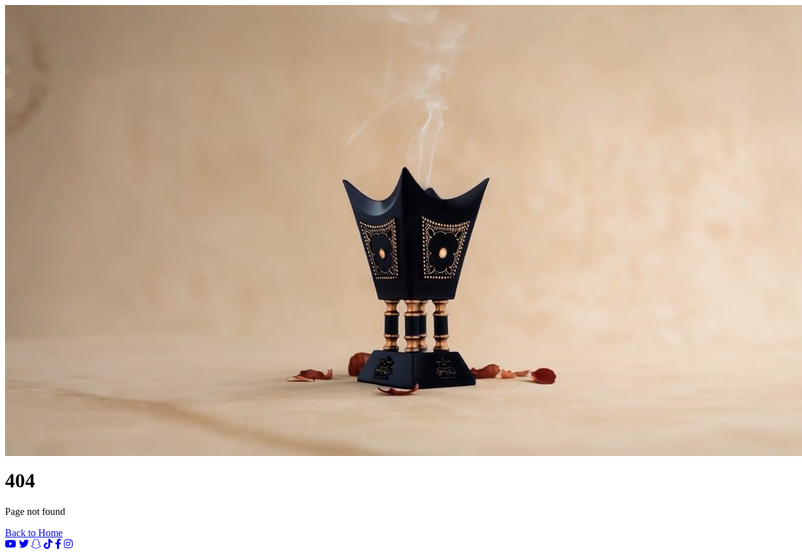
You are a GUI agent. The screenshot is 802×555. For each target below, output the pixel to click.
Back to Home (34, 532)
